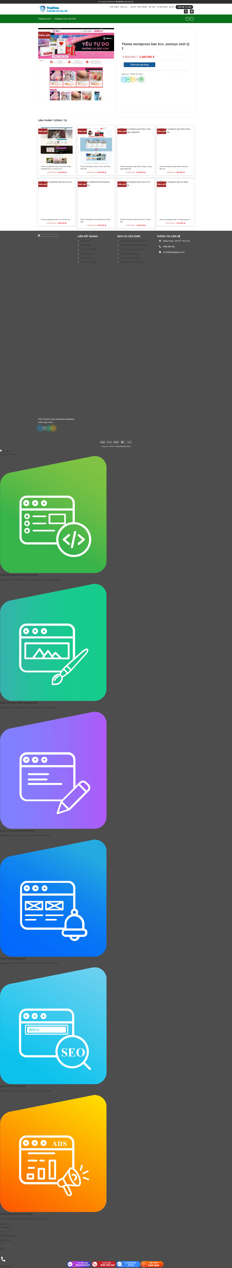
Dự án (133, 7)
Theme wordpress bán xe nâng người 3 (174, 219)
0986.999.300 (169, 247)
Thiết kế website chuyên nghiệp (133, 241)
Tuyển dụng (162, 7)
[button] (186, 12)
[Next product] (187, 19)
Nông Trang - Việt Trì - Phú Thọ (176, 241)
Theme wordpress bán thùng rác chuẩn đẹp (95, 220)
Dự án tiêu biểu (86, 254)
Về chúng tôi (85, 241)
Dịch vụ (123, 7)
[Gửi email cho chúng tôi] (53, 428)
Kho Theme (142, 7)
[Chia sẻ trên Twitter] (128, 79)
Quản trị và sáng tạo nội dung (132, 249)
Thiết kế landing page (129, 254)
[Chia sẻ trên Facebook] (124, 79)
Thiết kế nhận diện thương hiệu (133, 245)
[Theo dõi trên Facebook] (40, 428)
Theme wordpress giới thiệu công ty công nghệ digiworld (136, 167)
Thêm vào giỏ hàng (139, 65)
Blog (171, 7)
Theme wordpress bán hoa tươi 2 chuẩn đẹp (135, 220)
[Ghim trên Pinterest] (137, 79)
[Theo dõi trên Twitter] (49, 428)
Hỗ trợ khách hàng (88, 249)
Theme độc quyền (65, 19)
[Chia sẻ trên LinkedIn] (141, 79)
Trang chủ (44, 19)
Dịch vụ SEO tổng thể (129, 258)
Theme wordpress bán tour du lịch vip (55, 219)
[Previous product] (192, 19)
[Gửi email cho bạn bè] (133, 79)
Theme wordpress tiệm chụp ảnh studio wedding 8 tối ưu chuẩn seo (56, 167)
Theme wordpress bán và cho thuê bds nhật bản (95, 167)
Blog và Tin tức (86, 258)
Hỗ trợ (152, 7)
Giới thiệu (114, 7)
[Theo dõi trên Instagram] (44, 428)
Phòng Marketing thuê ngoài (132, 262)
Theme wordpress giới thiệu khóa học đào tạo (173, 167)
